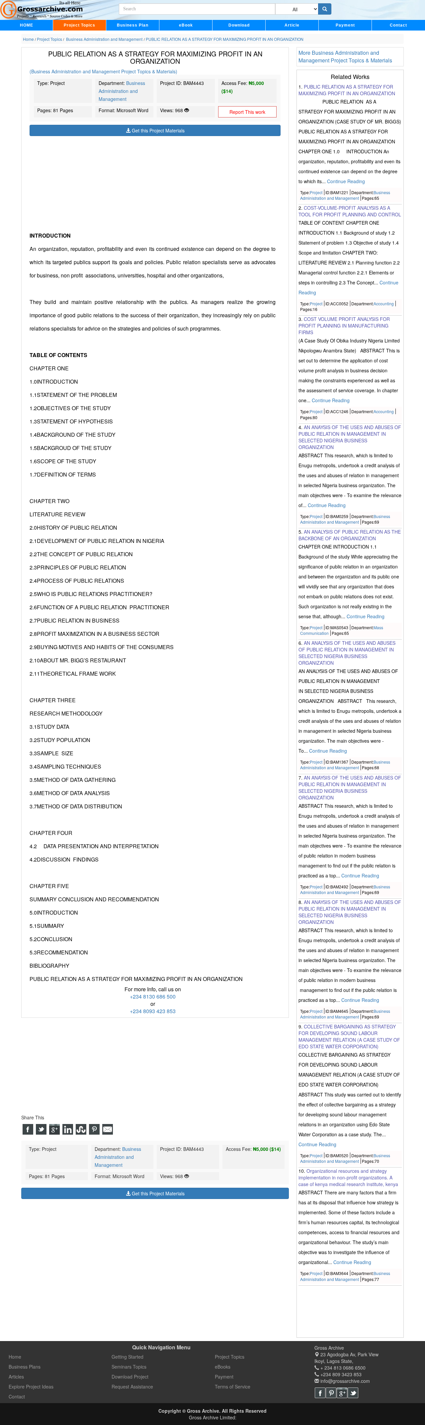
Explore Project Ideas (31, 1386)
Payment (345, 25)
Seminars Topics (129, 1366)
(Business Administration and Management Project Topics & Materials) (103, 71)
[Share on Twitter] (41, 1129)
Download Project (130, 1376)
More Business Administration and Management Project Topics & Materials (345, 56)
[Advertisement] (155, 182)
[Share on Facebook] (28, 1129)
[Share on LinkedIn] (67, 1129)
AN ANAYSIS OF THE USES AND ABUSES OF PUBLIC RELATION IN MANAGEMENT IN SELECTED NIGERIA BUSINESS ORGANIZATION (349, 437)
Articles (16, 1376)
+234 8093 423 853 (153, 1011)
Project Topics (79, 25)
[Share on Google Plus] (54, 1129)
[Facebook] (320, 1393)
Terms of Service (232, 1386)
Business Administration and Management (122, 91)
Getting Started (127, 1356)
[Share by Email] (107, 1129)
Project (316, 192)
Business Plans (25, 1366)
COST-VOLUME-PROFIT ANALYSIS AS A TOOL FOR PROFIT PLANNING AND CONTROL (349, 211)
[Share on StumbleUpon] (81, 1129)
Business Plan (132, 25)
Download (239, 25)
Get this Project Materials (157, 130)
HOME (26, 25)
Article (292, 25)
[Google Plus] (342, 1393)
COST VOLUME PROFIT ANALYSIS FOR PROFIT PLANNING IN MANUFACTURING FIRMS (344, 326)
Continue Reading (346, 181)
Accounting (384, 303)
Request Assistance (132, 1386)
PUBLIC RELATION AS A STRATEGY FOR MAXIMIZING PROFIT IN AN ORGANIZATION (346, 90)
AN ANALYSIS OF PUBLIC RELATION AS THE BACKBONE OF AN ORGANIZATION (349, 535)
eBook (186, 25)
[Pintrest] (331, 1393)
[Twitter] (353, 1393)
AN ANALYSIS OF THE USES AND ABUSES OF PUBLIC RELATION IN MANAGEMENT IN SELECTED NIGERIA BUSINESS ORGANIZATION (346, 652)
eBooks (222, 1366)
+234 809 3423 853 (340, 1374)
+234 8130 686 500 (153, 997)
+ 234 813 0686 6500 (342, 1367)
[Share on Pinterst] (94, 1129)
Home (15, 1356)
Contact (398, 25)
